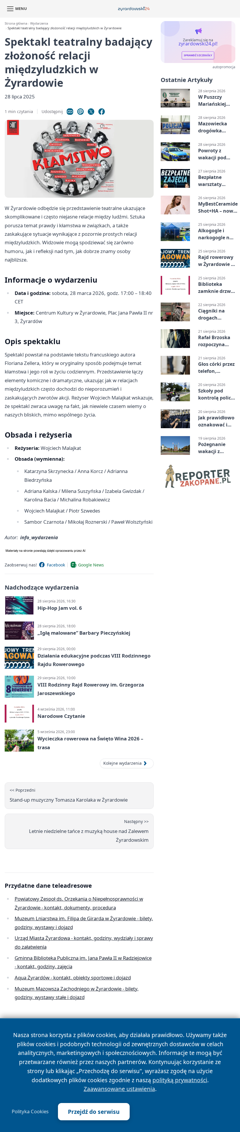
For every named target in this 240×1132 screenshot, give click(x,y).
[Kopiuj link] (69, 111)
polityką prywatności (179, 1080)
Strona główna (16, 23)
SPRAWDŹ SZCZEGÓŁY (198, 55)
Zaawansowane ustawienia (119, 1089)
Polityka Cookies (30, 1111)
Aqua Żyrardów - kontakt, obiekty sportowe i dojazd (73, 977)
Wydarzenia (39, 23)
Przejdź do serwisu (94, 1112)
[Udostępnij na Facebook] (101, 111)
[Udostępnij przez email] (80, 111)
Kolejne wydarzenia (122, 763)
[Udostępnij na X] (91, 111)
